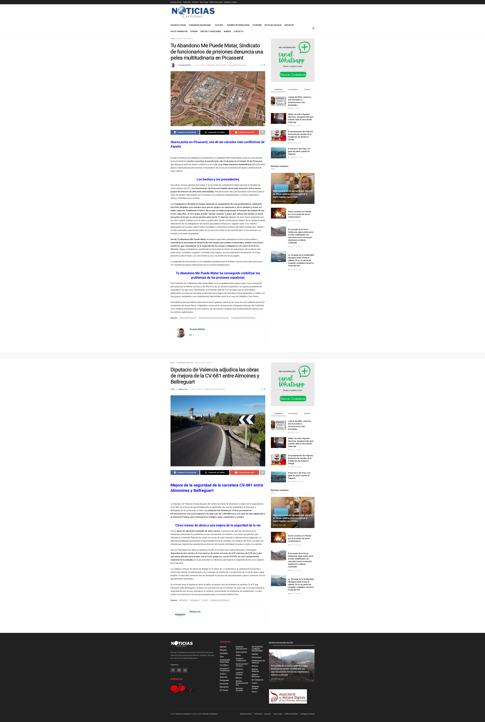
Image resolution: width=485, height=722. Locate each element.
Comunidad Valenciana (200, 25)
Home (173, 39)
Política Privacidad (216, 2)
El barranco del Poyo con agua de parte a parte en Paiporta (299, 151)
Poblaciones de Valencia (203, 363)
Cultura (219, 25)
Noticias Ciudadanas (210, 714)
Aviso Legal (204, 2)
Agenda (227, 31)
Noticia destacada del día (242, 683)
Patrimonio (256, 657)
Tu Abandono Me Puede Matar (243, 318)
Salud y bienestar (179, 31)
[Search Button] (313, 28)
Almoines (183, 600)
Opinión (194, 31)
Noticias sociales (273, 25)
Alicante (223, 650)
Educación (224, 687)
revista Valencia (255, 670)
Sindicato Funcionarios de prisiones (213, 318)
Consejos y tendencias (225, 669)
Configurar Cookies (230, 2)
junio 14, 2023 (200, 65)
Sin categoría (257, 680)
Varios (254, 692)
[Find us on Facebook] (173, 670)
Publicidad (186, 2)
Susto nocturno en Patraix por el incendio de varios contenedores (299, 214)
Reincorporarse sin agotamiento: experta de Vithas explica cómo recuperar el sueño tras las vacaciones (292, 194)
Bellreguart (194, 600)
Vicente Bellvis (185, 65)
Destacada (224, 680)
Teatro (254, 683)
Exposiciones (241, 652)
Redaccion (183, 389)
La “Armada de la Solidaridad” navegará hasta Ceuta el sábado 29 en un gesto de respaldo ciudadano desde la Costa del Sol (301, 260)
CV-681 (205, 600)
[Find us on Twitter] (179, 670)
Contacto (195, 2)
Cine (222, 657)
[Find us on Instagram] (185, 670)
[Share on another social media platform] (262, 132)
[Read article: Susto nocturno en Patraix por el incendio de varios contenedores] (278, 213)
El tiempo (224, 690)
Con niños (224, 665)
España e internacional (238, 25)
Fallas (238, 655)
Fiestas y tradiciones (210, 31)
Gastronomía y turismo (242, 665)
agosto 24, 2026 (280, 201)
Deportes (289, 25)
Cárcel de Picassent (188, 318)
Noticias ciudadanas (183, 714)
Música (239, 678)
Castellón (224, 653)
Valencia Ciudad (178, 25)
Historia (239, 669)
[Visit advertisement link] (292, 60)
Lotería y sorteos (239, 673)
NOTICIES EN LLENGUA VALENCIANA (257, 649)
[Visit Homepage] (193, 13)
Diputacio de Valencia (220, 600)
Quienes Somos (176, 2)
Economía (257, 25)
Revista (255, 666)
